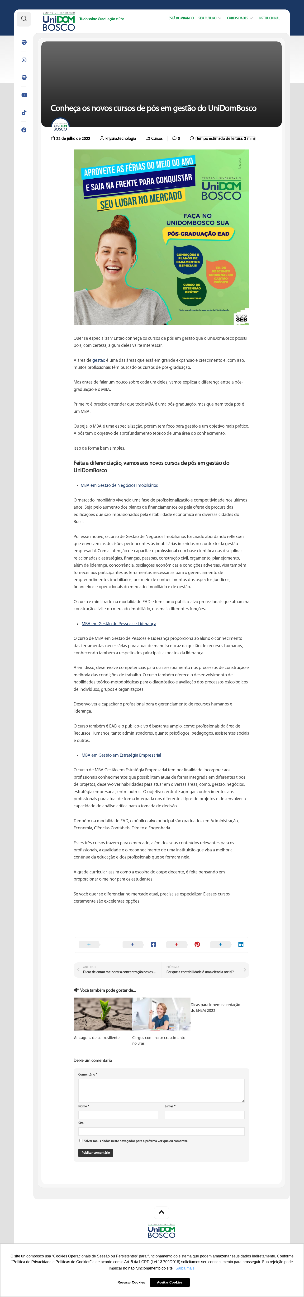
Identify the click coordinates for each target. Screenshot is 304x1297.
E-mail (170, 1106)
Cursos (157, 139)
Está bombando (181, 18)
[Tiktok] (23, 112)
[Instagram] (23, 60)
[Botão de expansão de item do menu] (219, 18)
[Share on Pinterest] (183, 945)
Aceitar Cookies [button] (170, 1282)
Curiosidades (237, 18)
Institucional (269, 18)
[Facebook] (23, 130)
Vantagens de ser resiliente (97, 1038)
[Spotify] (23, 77)
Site (81, 1123)
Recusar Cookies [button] (131, 1282)
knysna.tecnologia (120, 139)
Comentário (87, 1074)
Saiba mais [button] (185, 1268)
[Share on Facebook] (140, 945)
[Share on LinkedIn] (227, 945)
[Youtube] (23, 95)
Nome (83, 1106)
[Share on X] (96, 945)
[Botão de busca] (24, 19)
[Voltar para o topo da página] (161, 1213)
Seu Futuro (208, 18)
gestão (98, 360)
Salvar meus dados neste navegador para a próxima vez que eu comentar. (136, 1141)
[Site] (23, 42)
